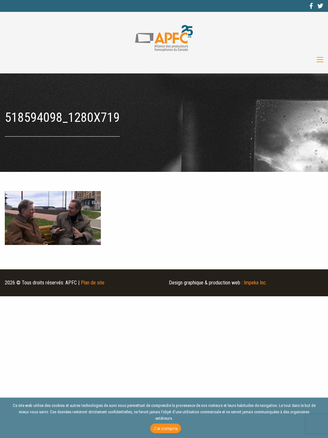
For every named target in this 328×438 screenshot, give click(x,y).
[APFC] (164, 38)
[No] (320, 418)
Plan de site (92, 283)
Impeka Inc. (255, 283)
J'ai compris (165, 428)
